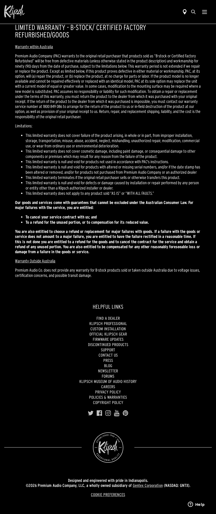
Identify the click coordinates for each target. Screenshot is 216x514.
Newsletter (108, 370)
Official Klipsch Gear (108, 334)
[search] (193, 12)
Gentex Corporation (148, 485)
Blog (108, 365)
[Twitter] (91, 413)
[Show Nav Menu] (204, 12)
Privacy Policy (108, 392)
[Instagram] (108, 413)
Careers (108, 386)
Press (108, 360)
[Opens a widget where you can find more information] (196, 504)
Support (108, 349)
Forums (108, 376)
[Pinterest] (125, 413)
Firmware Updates (108, 339)
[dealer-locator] (184, 12)
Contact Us (108, 355)
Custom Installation (108, 328)
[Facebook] (99, 413)
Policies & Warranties (108, 397)
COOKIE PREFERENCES (108, 494)
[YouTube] (117, 413)
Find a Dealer (108, 318)
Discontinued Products (108, 344)
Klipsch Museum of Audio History (108, 381)
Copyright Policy (108, 402)
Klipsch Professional (108, 323)
